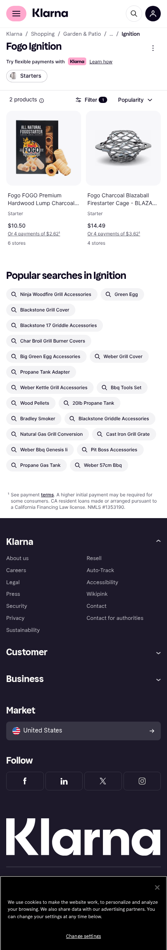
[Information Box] (41, 100)
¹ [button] (34, 234)
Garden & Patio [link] (82, 34)
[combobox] (135, 100)
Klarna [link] (14, 34)
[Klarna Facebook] (25, 781)
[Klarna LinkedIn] (64, 781)
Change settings (83, 936)
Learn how (100, 61)
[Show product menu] (153, 48)
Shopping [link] (43, 34)
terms (47, 495)
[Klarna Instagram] (142, 781)
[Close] (157, 887)
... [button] (111, 34)
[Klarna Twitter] (103, 781)
